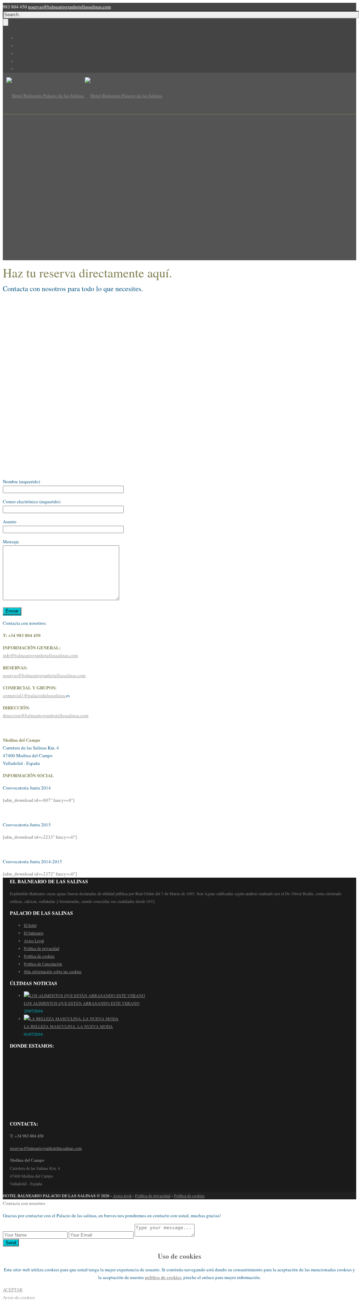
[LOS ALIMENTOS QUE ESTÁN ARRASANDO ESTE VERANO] (84, 995)
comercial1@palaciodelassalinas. (34, 695)
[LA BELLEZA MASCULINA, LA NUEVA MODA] (71, 1018)
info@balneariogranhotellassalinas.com (40, 655)
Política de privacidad (41, 948)
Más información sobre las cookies (53, 971)
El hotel (30, 925)
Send (11, 1242)
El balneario (33, 933)
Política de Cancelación (43, 963)
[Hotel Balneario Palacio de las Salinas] (84, 95)
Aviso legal (122, 1195)
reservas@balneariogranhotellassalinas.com (69, 7)
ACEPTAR (13, 1289)
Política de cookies (39, 956)
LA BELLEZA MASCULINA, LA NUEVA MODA (68, 1026)
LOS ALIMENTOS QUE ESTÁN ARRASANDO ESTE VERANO (82, 1003)
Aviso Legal (34, 940)
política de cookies (163, 1277)
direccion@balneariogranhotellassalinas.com (45, 715)
